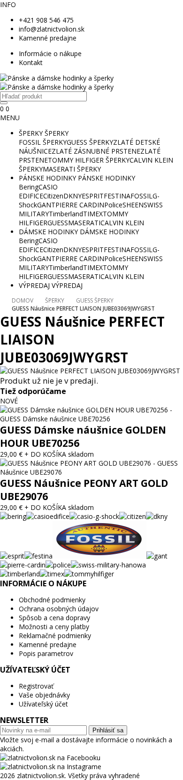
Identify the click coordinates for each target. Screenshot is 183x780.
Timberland (66, 213)
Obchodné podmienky (52, 599)
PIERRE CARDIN (79, 204)
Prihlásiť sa (107, 730)
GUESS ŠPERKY (90, 142)
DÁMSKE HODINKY (48, 231)
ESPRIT (93, 195)
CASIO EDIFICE (38, 191)
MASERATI (84, 222)
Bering (28, 186)
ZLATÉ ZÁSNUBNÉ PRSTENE (96, 151)
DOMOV (22, 300)
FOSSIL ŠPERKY (43, 142)
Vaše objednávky (44, 694)
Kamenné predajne (47, 37)
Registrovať (36, 685)
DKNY (72, 195)
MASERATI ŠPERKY (72, 168)
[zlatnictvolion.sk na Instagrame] (50, 766)
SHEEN (133, 204)
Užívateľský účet (43, 703)
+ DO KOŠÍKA (45, 454)
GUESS (57, 222)
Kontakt (31, 62)
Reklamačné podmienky (55, 635)
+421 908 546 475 (46, 20)
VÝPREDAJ (34, 285)
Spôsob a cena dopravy (54, 617)
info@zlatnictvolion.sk (51, 29)
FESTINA (117, 195)
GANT (46, 204)
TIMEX (93, 213)
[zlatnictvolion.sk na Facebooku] (50, 757)
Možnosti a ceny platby (54, 626)
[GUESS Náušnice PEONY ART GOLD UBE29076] (91, 472)
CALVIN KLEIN (122, 222)
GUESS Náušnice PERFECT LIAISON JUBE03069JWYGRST (83, 308)
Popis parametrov (46, 653)
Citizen (53, 195)
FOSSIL (141, 195)
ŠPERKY (31, 133)
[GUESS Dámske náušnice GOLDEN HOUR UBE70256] (91, 418)
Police (113, 204)
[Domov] (57, 82)
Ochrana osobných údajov (59, 608)
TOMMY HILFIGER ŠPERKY (89, 160)
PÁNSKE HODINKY (47, 177)
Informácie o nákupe (50, 53)
